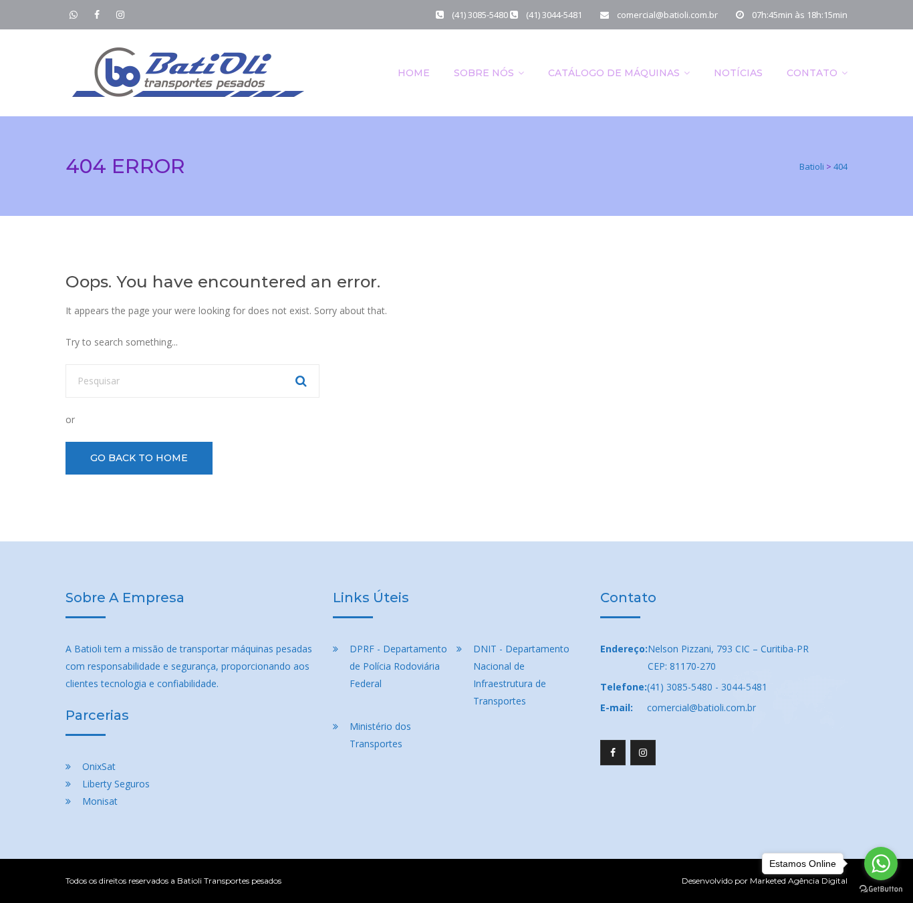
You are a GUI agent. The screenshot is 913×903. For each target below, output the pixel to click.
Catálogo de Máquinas (614, 73)
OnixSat (99, 766)
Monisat (100, 801)
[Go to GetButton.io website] (881, 889)
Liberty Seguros (116, 783)
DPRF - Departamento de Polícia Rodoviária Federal (398, 666)
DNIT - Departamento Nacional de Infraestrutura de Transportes (521, 674)
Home (414, 73)
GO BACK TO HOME (139, 458)
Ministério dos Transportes (380, 735)
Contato (812, 73)
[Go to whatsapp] (881, 863)
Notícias (738, 73)
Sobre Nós (484, 73)
